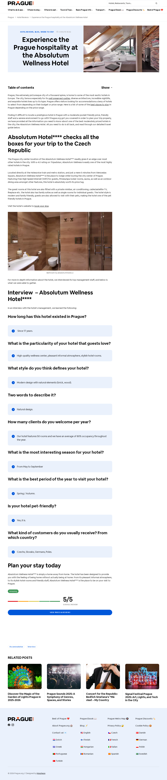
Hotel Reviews (23, 17)
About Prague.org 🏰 (62, 725)
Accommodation (16, 647)
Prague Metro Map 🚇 (118, 718)
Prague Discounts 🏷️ (145, 718)
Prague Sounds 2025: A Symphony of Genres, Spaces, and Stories (61, 697)
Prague (11, 17)
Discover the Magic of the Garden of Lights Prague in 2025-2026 (24, 697)
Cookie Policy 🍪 (143, 725)
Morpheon (41, 773)
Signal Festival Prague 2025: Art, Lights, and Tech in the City (141, 697)
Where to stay (47, 32)
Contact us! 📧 (59, 732)
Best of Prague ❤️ (61, 718)
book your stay (41, 206)
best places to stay (100, 104)
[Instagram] (13, 725)
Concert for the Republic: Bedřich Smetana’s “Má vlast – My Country (102, 697)
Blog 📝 (84, 725)
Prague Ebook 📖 (88, 718)
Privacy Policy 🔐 (116, 725)
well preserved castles (59, 98)
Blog (37, 32)
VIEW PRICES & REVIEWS (60, 612)
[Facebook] (9, 725)
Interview (31, 647)
